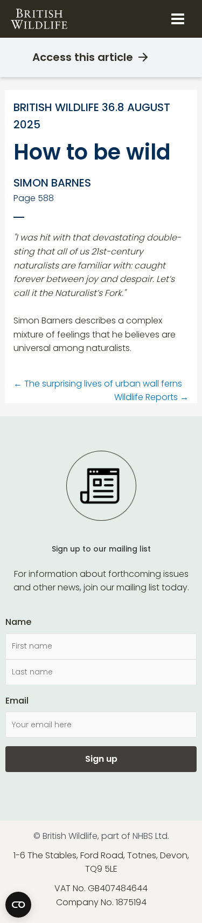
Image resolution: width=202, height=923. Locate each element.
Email (17, 700)
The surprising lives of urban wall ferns (97, 383)
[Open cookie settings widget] (18, 905)
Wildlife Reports (151, 397)
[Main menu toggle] (177, 18)
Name (18, 622)
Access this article (82, 57)
